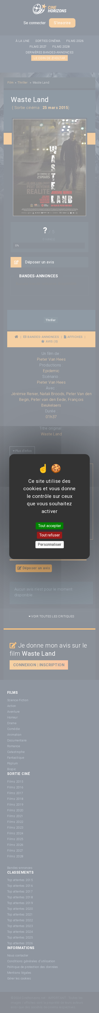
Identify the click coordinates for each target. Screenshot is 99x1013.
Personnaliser (49, 544)
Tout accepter (49, 526)
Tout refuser (49, 535)
